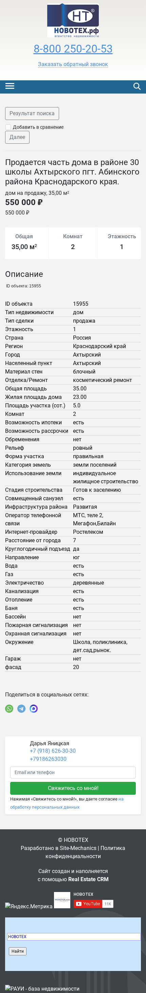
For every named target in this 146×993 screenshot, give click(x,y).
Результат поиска (32, 113)
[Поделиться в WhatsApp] (9, 709)
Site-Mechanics (78, 848)
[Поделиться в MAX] (34, 709)
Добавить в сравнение (38, 127)
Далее (17, 137)
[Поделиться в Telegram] (21, 709)
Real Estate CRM (88, 879)
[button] (73, 64)
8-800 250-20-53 (73, 48)
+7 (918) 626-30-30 (53, 751)
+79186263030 (48, 759)
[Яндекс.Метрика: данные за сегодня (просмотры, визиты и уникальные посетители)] (29, 907)
